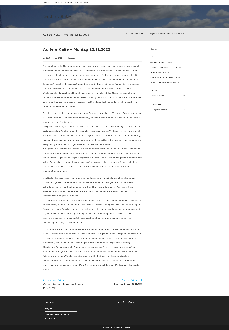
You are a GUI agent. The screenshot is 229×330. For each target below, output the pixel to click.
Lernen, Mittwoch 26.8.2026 (160, 72)
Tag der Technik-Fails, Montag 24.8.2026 (165, 82)
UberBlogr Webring (126, 302)
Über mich (55, 2)
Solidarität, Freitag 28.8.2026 (161, 62)
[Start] (126, 34)
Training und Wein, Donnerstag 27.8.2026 (165, 67)
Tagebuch (72, 58)
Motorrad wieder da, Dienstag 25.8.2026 (165, 77)
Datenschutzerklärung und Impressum (74, 2)
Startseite (46, 2)
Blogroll (48, 309)
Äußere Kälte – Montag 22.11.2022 (173, 34)
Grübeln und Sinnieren (58, 16)
